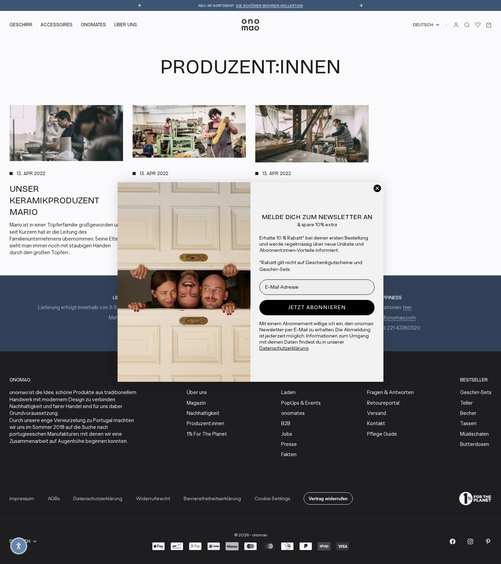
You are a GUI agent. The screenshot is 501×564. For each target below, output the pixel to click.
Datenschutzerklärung (283, 348)
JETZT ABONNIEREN (317, 307)
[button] (18, 545)
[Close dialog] (377, 188)
